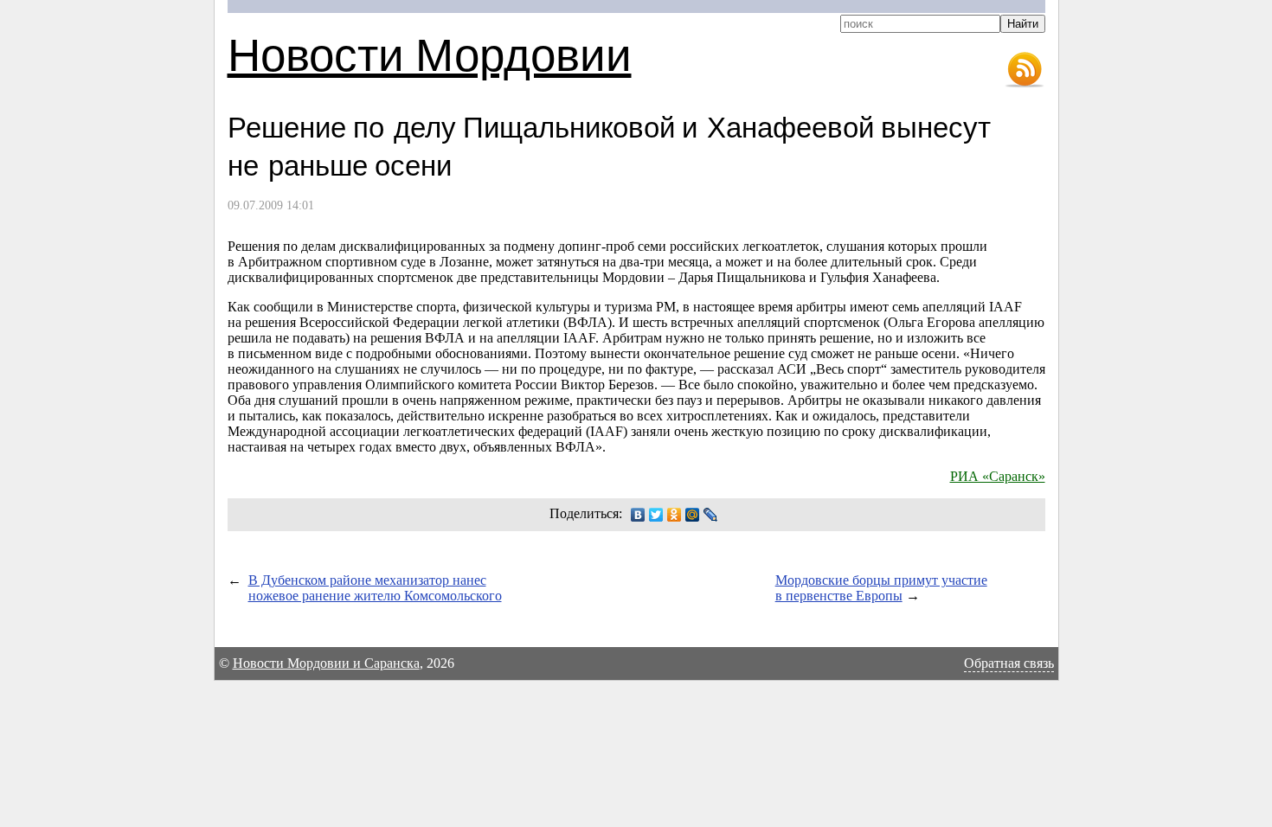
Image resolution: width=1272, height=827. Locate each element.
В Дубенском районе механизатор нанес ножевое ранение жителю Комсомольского (375, 588)
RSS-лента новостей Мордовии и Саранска (1024, 70)
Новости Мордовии (430, 53)
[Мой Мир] (693, 514)
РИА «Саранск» (997, 476)
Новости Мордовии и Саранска (326, 663)
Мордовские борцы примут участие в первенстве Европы (881, 588)
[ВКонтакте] (638, 514)
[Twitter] (656, 514)
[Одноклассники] (674, 514)
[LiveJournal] (711, 514)
